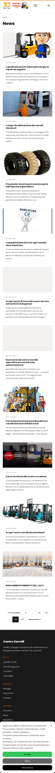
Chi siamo (7, 711)
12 (46, 613)
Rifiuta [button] (27, 761)
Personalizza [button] (27, 767)
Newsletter (8, 720)
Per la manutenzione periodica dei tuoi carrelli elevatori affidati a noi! (27, 422)
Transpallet (8, 676)
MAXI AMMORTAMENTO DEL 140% (25, 585)
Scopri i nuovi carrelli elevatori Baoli (25, 532)
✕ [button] (51, 725)
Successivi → (35, 619)
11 (39, 613)
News (5, 715)
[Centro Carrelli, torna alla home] (15, 5)
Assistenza (8, 693)
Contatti (7, 698)
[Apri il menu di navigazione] (35, 6)
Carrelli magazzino (11, 667)
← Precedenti (14, 613)
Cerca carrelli (49, 6)
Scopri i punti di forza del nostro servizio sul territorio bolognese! (27, 302)
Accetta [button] (27, 754)
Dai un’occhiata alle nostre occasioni (26, 476)
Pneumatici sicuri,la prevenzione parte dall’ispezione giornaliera (27, 185)
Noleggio (7, 689)
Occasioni (7, 671)
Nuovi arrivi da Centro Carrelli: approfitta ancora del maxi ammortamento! (22, 362)
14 (22, 619)
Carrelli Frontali (9, 662)
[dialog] (27, 747)
